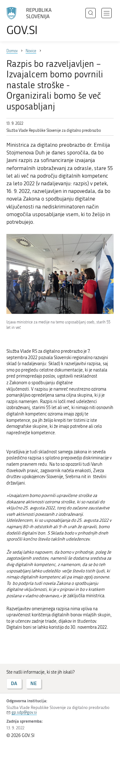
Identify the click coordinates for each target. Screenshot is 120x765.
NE (33, 683)
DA (14, 683)
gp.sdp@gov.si (24, 712)
